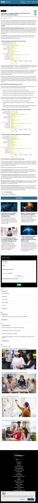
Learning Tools (4, 299)
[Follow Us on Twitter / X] (31, 1)
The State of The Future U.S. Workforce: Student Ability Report (12, 28)
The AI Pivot (19, 489)
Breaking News (3, 10)
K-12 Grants (14, 5)
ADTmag (19, 463)
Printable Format (12, 194)
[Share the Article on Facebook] (35, 10)
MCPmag (19, 473)
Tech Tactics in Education (19, 487)
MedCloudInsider (19, 474)
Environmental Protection (19, 469)
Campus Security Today (19, 466)
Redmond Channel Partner (19, 481)
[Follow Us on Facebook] (30, 1)
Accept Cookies (31, 499)
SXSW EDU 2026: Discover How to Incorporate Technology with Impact (15, 348)
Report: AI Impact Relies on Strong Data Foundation (29, 214)
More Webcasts (5, 319)
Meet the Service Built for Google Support (9, 333)
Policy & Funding (5, 302)
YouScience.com (9, 192)
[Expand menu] (36, 2)
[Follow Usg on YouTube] (33, 1)
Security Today (19, 482)
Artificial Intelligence (5, 293)
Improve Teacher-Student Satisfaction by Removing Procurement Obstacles (16, 420)
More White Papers (5, 340)
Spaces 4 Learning (19, 484)
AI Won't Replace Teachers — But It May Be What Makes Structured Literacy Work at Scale (28, 239)
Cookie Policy (31, 496)
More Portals (4, 308)
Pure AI (19, 477)
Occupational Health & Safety (19, 476)
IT (30, 5)
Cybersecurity (4, 296)
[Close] (34, 492)
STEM (22, 5)
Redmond (19, 479)
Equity (28, 5)
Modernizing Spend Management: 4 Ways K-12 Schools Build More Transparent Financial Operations (18, 337)
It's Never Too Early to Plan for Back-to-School (10, 396)
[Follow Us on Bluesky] (28, 1)
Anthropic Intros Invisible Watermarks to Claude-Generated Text (8, 214)
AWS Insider (19, 465)
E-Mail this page (4, 194)
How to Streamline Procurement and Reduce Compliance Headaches (14, 372)
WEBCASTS (5, 314)
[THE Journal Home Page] (6, 2)
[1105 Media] (19, 459)
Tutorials (9, 5)
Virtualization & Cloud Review (19, 490)
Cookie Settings (22, 499)
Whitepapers (6, 325)
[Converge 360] (19, 455)
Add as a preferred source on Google (24, 2)
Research (19, 5)
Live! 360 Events (19, 471)
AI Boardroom (19, 462)
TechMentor (19, 485)
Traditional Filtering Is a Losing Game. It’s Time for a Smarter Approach (15, 316)
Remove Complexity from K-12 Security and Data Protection (13, 327)
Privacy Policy (10, 273)
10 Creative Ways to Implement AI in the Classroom (11, 330)
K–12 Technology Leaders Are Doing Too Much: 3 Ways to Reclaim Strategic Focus (9, 239)
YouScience (3, 25)
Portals (4, 291)
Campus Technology (19, 468)
